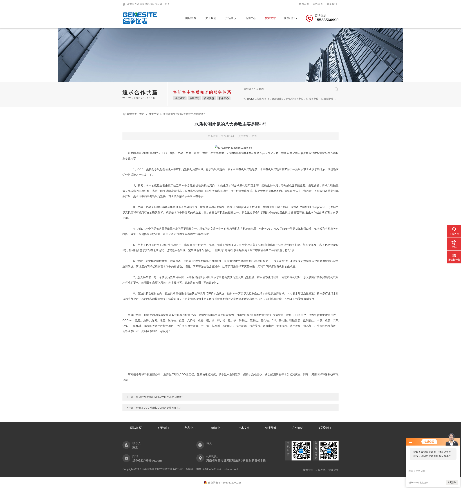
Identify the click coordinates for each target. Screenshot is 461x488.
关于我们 (210, 18)
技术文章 (270, 18)
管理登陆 (333, 470)
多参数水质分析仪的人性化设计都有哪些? (159, 397)
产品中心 (190, 427)
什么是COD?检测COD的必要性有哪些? (158, 407)
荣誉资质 (271, 427)
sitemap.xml (231, 469)
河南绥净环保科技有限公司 (152, 4)
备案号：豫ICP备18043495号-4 (203, 469)
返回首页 (304, 4)
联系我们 (332, 4)
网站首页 (190, 18)
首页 (141, 114)
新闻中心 (250, 18)
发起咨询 (452, 482)
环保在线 (320, 470)
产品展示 (230, 18)
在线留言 (318, 4)
